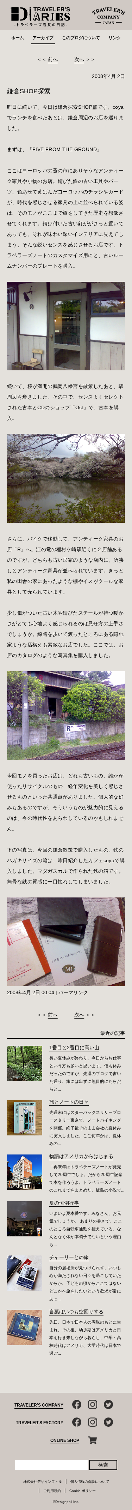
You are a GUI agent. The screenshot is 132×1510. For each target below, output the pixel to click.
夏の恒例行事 (64, 1203)
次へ (79, 59)
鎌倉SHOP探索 (28, 91)
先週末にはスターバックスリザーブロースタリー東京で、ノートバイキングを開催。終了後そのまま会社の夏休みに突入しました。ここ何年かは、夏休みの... (85, 1128)
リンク (114, 37)
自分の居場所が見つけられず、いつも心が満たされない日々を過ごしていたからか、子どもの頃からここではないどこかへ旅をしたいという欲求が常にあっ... (85, 1283)
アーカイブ (43, 37)
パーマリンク (73, 992)
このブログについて (81, 37)
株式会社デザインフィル (42, 1482)
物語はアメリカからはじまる (81, 1156)
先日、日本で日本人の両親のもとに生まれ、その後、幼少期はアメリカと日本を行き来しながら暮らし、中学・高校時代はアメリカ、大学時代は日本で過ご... (85, 1338)
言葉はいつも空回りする (76, 1311)
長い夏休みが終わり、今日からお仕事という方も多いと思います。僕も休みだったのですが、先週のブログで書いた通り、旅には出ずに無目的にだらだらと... (85, 1074)
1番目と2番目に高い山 (74, 1047)
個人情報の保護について (89, 1482)
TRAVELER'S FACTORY (39, 1422)
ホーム (17, 37)
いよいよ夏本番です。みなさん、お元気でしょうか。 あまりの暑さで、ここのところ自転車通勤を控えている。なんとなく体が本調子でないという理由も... (85, 1229)
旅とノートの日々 (69, 1102)
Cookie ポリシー (82, 1491)
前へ (53, 59)
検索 (103, 1465)
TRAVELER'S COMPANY (38, 1405)
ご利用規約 (52, 1491)
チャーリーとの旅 (69, 1257)
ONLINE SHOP (64, 1440)
